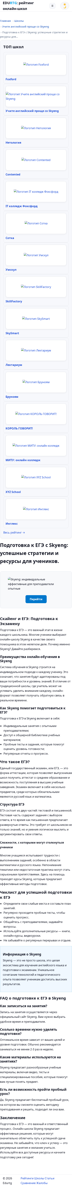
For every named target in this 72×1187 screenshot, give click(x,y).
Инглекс (12, 524)
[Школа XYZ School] (36, 477)
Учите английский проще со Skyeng (25, 26)
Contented (13, 174)
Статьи (49, 1178)
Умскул (11, 270)
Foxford (11, 79)
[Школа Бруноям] (36, 382)
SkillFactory (14, 301)
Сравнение (28, 1183)
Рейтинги (27, 1178)
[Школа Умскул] (36, 255)
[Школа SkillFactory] (36, 287)
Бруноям (12, 397)
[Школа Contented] (36, 160)
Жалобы (42, 1183)
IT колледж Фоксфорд (22, 206)
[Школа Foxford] (36, 64)
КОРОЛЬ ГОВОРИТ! (19, 428)
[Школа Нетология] (36, 128)
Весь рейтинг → (14, 532)
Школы (19, 20)
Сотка (10, 238)
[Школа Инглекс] (36, 509)
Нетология (13, 142)
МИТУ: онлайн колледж (23, 460)
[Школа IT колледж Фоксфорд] (36, 191)
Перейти (36, 599)
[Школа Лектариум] (36, 350)
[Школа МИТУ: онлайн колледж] (36, 445)
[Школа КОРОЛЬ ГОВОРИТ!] (36, 414)
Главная (5, 20)
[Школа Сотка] (36, 223)
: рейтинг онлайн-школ (18, 6)
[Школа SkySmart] (36, 318)
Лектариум (14, 365)
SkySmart (12, 333)
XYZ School (13, 492)
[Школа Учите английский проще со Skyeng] (36, 96)
